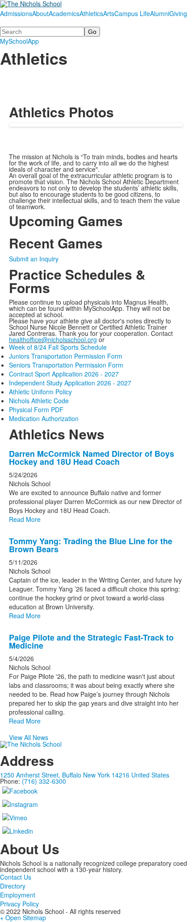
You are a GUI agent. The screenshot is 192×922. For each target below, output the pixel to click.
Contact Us (15, 876)
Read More (25, 519)
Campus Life (132, 13)
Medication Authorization (44, 418)
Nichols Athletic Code (39, 400)
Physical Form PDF (36, 409)
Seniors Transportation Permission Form (66, 364)
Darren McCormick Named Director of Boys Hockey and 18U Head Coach (91, 457)
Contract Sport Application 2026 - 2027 (64, 373)
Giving (178, 13)
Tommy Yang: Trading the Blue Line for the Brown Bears (90, 545)
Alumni (159, 13)
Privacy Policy (19, 903)
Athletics (91, 13)
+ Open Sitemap (23, 917)
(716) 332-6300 (44, 781)
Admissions (16, 13)
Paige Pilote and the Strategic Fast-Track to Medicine (91, 641)
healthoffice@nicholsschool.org (53, 339)
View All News (28, 737)
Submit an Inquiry (33, 258)
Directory (12, 885)
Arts (108, 13)
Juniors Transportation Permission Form (65, 355)
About (40, 13)
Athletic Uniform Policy (40, 391)
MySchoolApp (19, 41)
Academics (64, 13)
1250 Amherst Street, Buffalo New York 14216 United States (84, 774)
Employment (17, 894)
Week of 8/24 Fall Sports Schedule (58, 347)
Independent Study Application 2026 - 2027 (70, 382)
